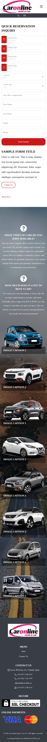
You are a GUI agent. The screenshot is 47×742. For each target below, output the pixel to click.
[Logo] (17, 6)
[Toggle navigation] (41, 6)
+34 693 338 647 (24, 674)
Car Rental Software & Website (18, 738)
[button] (23, 337)
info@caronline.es (25, 15)
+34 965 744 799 (24, 678)
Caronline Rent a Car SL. (18, 733)
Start (23, 651)
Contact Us (23, 656)
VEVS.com (36, 738)
